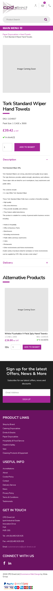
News (5, 489)
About (5, 473)
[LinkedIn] (9, 563)
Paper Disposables (10, 34)
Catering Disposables (11, 428)
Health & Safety (9, 445)
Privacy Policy (8, 493)
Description (9, 159)
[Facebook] (4, 563)
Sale (4, 449)
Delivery (8, 262)
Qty (7, 347)
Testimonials (8, 501)
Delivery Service (9, 485)
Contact (6, 481)
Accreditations (8, 468)
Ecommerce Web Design (30, 574)
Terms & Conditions (10, 497)
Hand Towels (25, 34)
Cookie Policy (8, 477)
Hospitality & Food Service (13, 441)
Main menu (11, 28)
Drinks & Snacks (9, 432)
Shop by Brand (9, 424)
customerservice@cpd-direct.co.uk (22, 547)
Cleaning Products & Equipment (15, 453)
